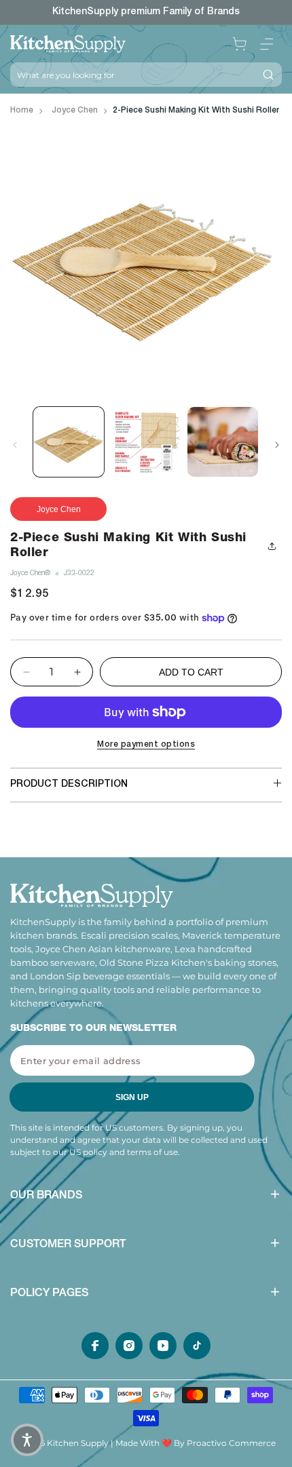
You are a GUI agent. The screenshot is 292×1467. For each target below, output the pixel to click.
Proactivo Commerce (231, 1443)
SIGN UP (132, 1097)
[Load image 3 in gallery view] (222, 442)
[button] (267, 44)
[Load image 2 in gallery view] (146, 442)
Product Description (69, 784)
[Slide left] (15, 445)
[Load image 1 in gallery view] (68, 442)
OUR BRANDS (46, 1196)
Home (21, 110)
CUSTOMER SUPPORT (68, 1245)
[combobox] (132, 74)
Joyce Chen (75, 110)
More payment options (146, 745)
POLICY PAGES (49, 1294)
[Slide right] (277, 445)
